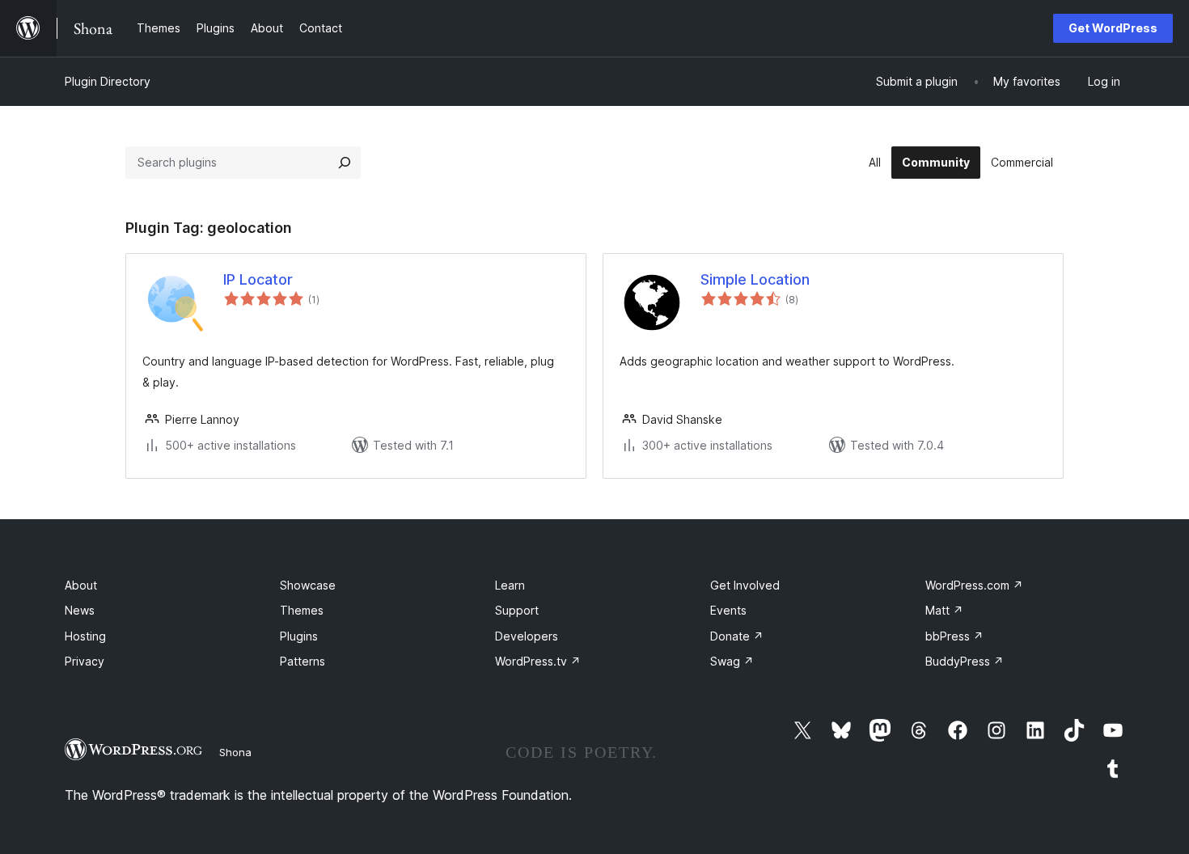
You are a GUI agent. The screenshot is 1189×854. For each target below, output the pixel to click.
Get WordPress (1112, 28)
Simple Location (755, 279)
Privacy (84, 661)
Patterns (302, 661)
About (81, 585)
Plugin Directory (107, 81)
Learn (510, 585)
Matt (944, 610)
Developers (526, 636)
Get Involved (745, 585)
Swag (732, 661)
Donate (737, 636)
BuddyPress (964, 661)
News (80, 610)
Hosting (85, 636)
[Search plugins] (344, 162)
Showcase (308, 585)
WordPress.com (974, 585)
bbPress (954, 636)
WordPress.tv (538, 661)
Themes (302, 610)
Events (728, 610)
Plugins (299, 636)
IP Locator (258, 279)
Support (517, 610)
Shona (235, 752)
